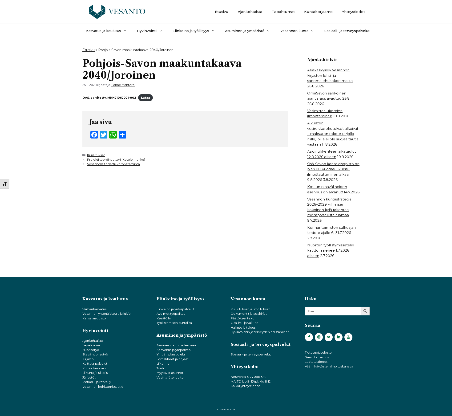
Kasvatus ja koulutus (103, 31)
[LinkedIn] (339, 337)
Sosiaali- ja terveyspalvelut (347, 31)
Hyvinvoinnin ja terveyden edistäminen (260, 332)
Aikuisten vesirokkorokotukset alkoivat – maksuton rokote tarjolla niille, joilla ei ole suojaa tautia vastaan (333, 134)
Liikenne (163, 363)
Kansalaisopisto (94, 318)
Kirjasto (88, 359)
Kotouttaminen (94, 368)
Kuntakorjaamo (318, 11)
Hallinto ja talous (243, 327)
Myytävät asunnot (170, 373)
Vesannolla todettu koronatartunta (113, 164)
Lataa (145, 97)
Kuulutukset (96, 155)
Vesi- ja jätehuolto (170, 377)
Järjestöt (89, 377)
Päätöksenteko (242, 318)
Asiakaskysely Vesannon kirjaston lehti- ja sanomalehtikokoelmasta (330, 75)
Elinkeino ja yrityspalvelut (175, 309)
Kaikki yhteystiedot (245, 386)
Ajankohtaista (250, 11)
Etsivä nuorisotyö (95, 354)
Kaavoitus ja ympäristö (174, 350)
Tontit (161, 368)
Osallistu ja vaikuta (244, 323)
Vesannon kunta (294, 31)
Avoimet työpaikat (171, 313)
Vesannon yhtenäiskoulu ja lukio (106, 313)
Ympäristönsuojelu (171, 354)
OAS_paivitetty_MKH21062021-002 (109, 97)
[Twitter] (329, 337)
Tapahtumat (283, 11)
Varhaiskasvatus (94, 309)
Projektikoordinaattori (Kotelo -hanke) (116, 159)
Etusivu (221, 11)
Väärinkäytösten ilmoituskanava (329, 366)
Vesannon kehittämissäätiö (102, 386)
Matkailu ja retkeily (96, 382)
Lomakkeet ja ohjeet (173, 359)
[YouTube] (348, 337)
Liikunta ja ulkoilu (95, 373)
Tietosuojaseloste (318, 352)
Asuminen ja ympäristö (244, 31)
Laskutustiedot (316, 361)
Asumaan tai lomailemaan (176, 345)
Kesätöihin (165, 318)
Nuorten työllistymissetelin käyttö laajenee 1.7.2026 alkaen (330, 250)
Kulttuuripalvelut (94, 363)
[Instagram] (319, 337)
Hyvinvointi (147, 31)
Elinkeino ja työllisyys (191, 31)
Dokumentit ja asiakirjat (249, 313)
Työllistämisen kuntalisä (174, 323)
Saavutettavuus (317, 357)
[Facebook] (309, 337)
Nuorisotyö (90, 350)
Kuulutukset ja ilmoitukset (250, 309)
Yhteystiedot (353, 11)
